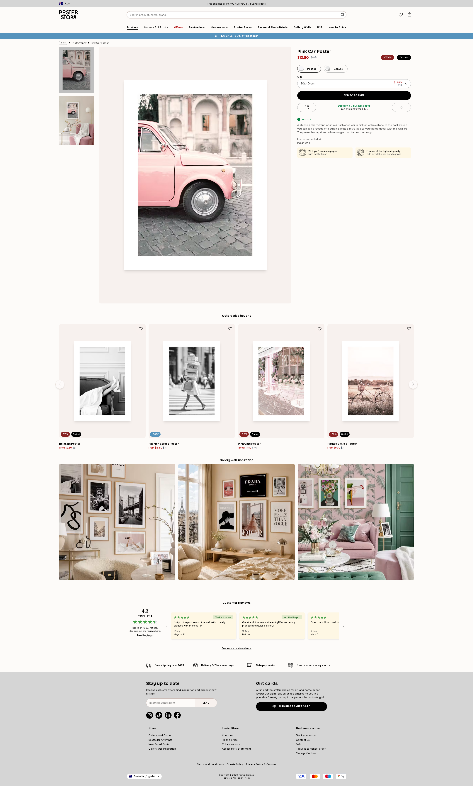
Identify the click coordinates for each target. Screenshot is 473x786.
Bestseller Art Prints (160, 739)
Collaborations (231, 744)
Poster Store (245, 775)
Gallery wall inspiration (162, 748)
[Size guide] (306, 107)
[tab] (400, 15)
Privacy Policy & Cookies (261, 764)
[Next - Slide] (413, 384)
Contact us (303, 739)
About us (227, 735)
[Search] (343, 14)
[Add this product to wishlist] (401, 107)
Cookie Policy (235, 764)
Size (299, 76)
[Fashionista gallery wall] (117, 522)
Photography (79, 43)
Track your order (306, 735)
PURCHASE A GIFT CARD (294, 706)
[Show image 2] (76, 120)
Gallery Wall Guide (160, 735)
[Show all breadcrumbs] (63, 43)
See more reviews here (236, 648)
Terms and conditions (210, 764)
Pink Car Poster (100, 43)
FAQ (298, 744)
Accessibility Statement (236, 748)
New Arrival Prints (159, 744)
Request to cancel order (311, 748)
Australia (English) (144, 776)
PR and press (230, 739)
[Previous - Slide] (59, 384)
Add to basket (354, 95)
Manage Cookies (306, 753)
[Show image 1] (76, 70)
